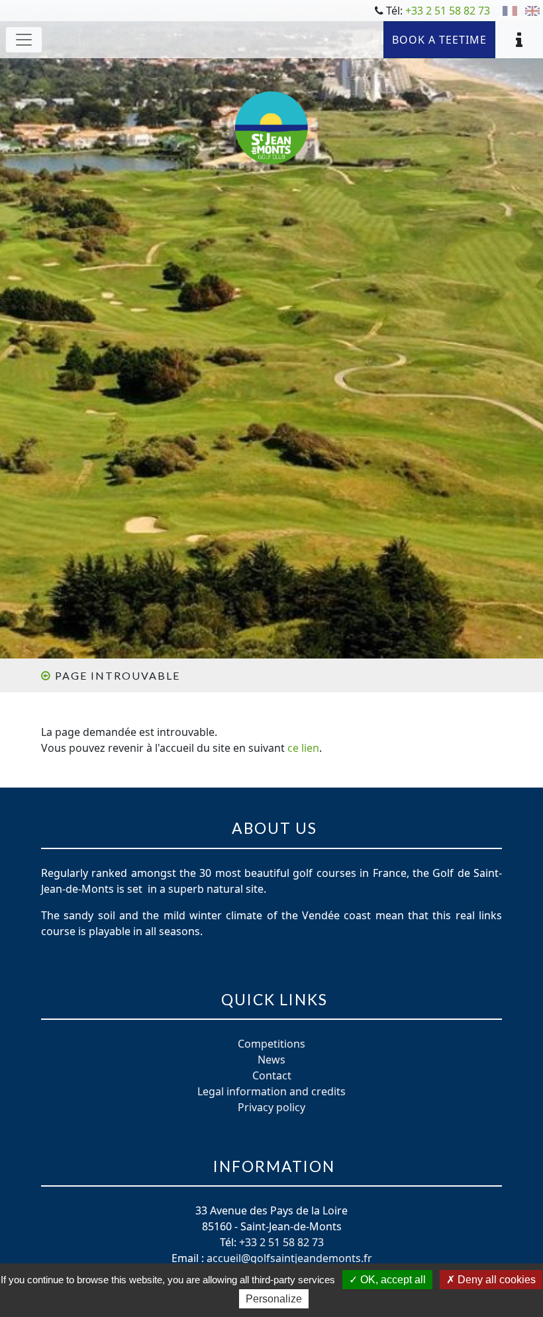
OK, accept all (392, 1279)
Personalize (274, 1298)
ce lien (303, 748)
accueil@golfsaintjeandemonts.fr (289, 1258)
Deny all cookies (495, 1279)
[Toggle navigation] (23, 39)
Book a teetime (439, 39)
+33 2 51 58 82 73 (447, 10)
